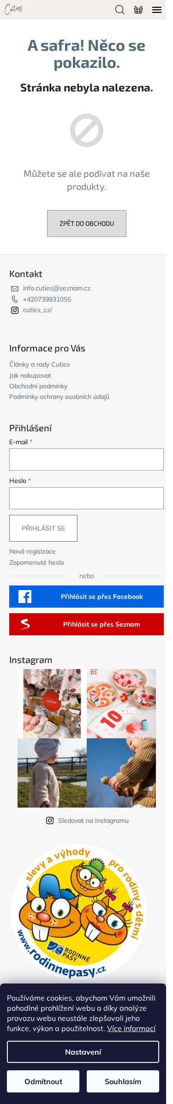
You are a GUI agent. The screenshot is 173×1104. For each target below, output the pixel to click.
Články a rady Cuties (39, 364)
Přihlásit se (43, 528)
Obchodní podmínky (38, 386)
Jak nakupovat (30, 375)
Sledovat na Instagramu (93, 820)
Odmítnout (43, 1081)
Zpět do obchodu (87, 223)
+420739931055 (47, 299)
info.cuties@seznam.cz (56, 288)
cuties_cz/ (37, 310)
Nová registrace (32, 551)
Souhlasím (123, 1081)
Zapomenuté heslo (36, 562)
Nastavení (83, 1051)
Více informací (131, 1028)
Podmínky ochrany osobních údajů (59, 396)
